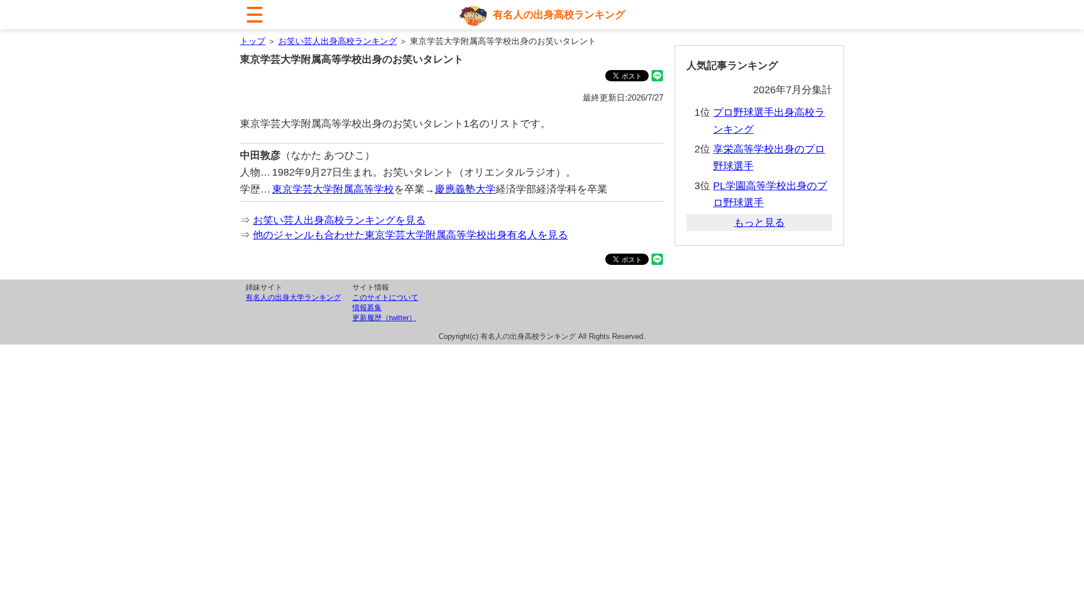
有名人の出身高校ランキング (559, 14)
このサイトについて (385, 297)
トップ (252, 41)
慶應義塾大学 (465, 189)
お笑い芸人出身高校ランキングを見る (339, 220)
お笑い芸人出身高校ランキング (337, 41)
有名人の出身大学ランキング (293, 297)
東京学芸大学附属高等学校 (333, 189)
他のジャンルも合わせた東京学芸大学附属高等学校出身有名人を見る (410, 235)
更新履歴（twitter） (384, 317)
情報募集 (367, 307)
